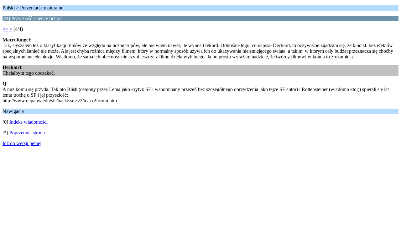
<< (5, 29)
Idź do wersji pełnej (22, 143)
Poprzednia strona (27, 132)
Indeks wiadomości (28, 122)
